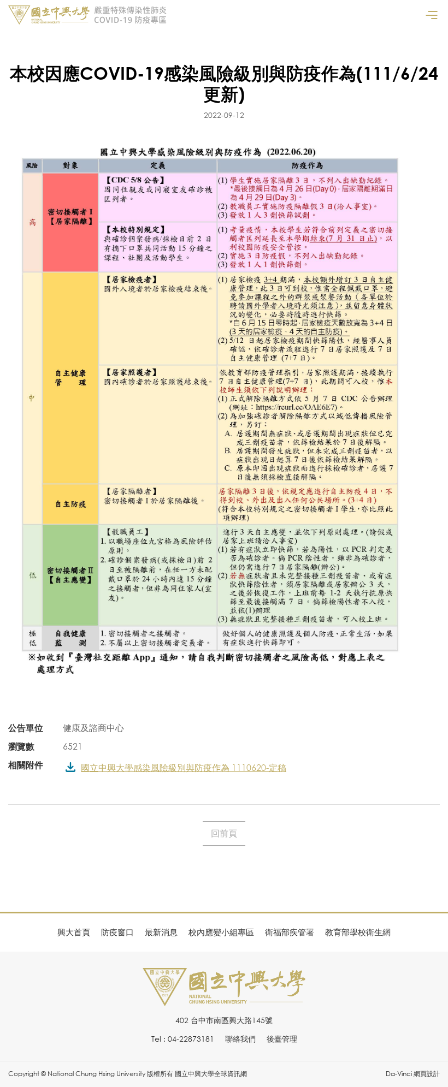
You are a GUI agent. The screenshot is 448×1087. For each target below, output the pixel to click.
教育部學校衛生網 (358, 932)
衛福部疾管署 (289, 932)
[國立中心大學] (224, 1000)
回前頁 (224, 833)
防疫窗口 (117, 932)
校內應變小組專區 (221, 932)
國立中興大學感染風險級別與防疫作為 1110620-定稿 (183, 767)
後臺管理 (282, 1038)
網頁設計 (427, 1074)
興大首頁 (73, 932)
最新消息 (161, 932)
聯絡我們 (240, 1038)
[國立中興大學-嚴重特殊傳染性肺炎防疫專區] (87, 15)
